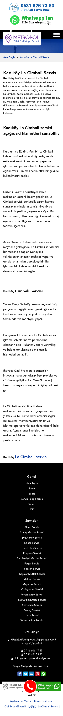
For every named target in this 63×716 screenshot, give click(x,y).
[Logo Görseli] (22, 39)
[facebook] (20, 673)
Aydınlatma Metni (20, 701)
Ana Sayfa (32, 483)
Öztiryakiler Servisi (32, 589)
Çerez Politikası (43, 701)
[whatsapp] (43, 674)
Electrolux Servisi (32, 548)
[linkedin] (32, 673)
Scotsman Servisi (32, 605)
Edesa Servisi (32, 543)
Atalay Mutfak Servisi (32, 532)
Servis (31, 488)
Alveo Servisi (31, 527)
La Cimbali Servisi (48, 706)
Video (31, 504)
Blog (32, 494)
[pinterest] (38, 673)
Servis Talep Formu (32, 499)
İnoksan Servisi (32, 569)
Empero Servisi (32, 553)
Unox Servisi (32, 615)
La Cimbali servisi (31, 457)
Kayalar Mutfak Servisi (32, 574)
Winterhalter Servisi (32, 620)
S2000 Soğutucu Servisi (32, 600)
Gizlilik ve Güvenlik (15, 706)
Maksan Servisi (32, 579)
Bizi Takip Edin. (41, 666)
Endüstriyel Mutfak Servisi (32, 558)
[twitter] (26, 673)
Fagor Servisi (32, 564)
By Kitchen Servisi (32, 538)
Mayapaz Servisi (32, 584)
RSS (32, 509)
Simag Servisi (32, 610)
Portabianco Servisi (32, 595)
